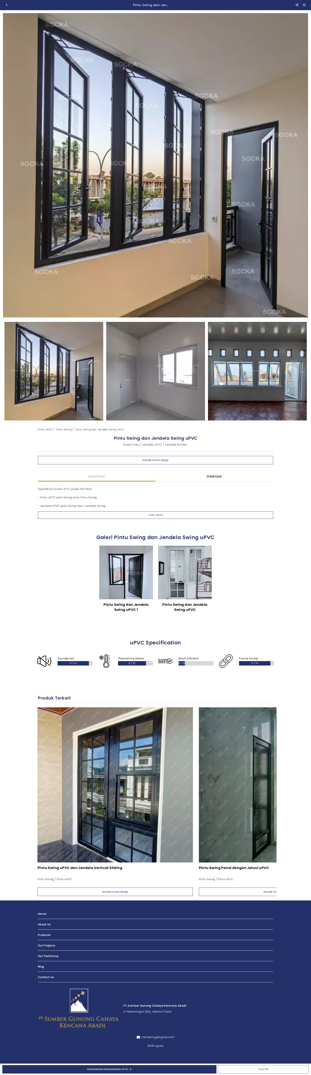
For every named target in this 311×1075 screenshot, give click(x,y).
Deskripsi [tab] (214, 476)
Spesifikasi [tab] (96, 476)
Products (44, 935)
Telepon (263, 1069)
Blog (41, 967)
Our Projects (46, 946)
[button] (155, 515)
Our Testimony (48, 956)
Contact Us (46, 977)
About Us (44, 924)
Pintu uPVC (45, 429)
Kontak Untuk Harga (155, 460)
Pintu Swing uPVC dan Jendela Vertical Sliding (79, 867)
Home (42, 914)
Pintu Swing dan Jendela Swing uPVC (100, 429)
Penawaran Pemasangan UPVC (108, 1069)
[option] (155, 165)
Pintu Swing (64, 429)
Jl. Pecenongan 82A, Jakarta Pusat (147, 1012)
